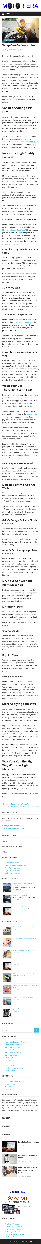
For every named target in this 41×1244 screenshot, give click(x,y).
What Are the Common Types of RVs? (23, 927)
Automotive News (11, 1050)
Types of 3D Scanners (19, 1009)
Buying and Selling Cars (13, 1055)
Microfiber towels (8, 611)
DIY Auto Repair (8, 40)
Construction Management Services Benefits (25, 950)
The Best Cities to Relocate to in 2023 (23, 997)
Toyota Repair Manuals (12, 871)
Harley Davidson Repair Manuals (16, 865)
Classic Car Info (10, 1084)
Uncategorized (10, 1071)
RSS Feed (8, 1087)
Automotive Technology (13, 1052)
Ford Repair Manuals (12, 863)
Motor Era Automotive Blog (14, 1081)
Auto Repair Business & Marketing (16, 1042)
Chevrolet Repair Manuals (13, 1227)
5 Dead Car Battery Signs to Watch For (16, 804)
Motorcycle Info (10, 1065)
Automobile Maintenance (13, 1045)
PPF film (33, 142)
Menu (8, 14)
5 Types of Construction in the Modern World (25, 938)
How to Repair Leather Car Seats (22, 895)
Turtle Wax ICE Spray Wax (23, 322)
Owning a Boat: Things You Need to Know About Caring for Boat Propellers (27, 1170)
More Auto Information (13, 1063)
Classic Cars (9, 1058)
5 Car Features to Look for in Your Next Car (23, 807)
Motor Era (23, 50)
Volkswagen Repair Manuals (14, 1234)
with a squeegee (26, 681)
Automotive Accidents (12, 1047)
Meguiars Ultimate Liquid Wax (13, 230)
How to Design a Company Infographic (23, 907)
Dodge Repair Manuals (12, 873)
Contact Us (8, 1089)
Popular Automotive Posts (14, 1068)
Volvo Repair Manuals (12, 868)
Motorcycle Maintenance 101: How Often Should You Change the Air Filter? (24, 974)
